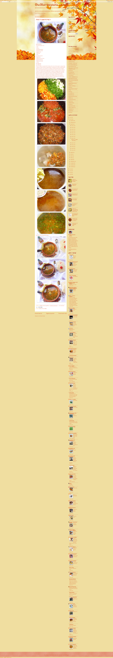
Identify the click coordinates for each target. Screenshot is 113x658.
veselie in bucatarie (72, 644)
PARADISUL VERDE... (73, 537)
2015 (70, 172)
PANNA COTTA (71, 85)
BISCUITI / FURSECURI (72, 51)
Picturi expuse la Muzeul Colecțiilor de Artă (75, 443)
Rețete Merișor (71, 592)
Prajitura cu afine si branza (75, 510)
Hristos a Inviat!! (72, 329)
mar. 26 (73, 146)
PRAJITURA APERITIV (74, 185)
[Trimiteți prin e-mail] (38, 307)
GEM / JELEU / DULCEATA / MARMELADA (73, 69)
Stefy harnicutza (72, 617)
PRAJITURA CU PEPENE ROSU (75, 194)
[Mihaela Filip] (68, 26)
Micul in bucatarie (72, 500)
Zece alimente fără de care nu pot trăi (75, 574)
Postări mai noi (38, 313)
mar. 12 (73, 132)
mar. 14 (73, 134)
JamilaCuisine (71, 420)
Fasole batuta (75, 407)
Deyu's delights (71, 365)
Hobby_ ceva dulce (72, 399)
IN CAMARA (70, 72)
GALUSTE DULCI (71, 66)
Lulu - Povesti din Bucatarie (72, 474)
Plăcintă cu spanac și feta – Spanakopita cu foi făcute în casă (73, 588)
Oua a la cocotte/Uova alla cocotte (75, 562)
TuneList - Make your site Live (5, 0)
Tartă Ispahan (75, 276)
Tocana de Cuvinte (72, 628)
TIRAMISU (70, 109)
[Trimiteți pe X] (40, 307)
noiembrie (72, 164)
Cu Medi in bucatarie (72, 348)
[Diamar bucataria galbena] (68, 20)
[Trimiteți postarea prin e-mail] (36, 307)
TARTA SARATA (71, 107)
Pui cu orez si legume (72, 625)
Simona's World (72, 603)
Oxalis (74, 427)
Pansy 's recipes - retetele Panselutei (72, 530)
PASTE (69, 87)
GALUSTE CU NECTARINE (74, 199)
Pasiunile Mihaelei (72, 546)
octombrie (72, 163)
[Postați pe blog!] (39, 307)
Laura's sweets (71, 465)
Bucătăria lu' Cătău (72, 321)
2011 (70, 117)
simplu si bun (71, 610)
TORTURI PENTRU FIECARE (72, 637)
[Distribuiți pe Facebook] (41, 307)
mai (71, 154)
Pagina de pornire (50, 313)
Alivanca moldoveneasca (75, 598)
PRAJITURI (70, 94)
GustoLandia (71, 392)
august (72, 159)
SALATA (70, 101)
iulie (71, 157)
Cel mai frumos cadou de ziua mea (75, 555)
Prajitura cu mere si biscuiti (75, 373)
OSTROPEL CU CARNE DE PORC (75, 224)
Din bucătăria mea (72, 371)
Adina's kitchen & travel (73, 261)
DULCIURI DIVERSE (72, 64)
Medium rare (75, 611)
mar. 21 (73, 142)
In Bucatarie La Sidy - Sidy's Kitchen (73, 413)
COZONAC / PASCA (72, 63)
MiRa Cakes (71, 515)
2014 (70, 170)
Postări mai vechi (62, 313)
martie (72, 124)
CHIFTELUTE (70, 61)
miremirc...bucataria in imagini (73, 522)
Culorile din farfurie (72, 355)
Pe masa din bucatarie (73, 553)
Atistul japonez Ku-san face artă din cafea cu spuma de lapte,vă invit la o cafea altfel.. (73, 541)
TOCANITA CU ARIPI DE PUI (75, 190)
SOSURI (69, 104)
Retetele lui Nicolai (72, 579)
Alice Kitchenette (72, 268)
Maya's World (71, 487)
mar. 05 (73, 127)
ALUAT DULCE (71, 48)
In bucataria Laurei (72, 406)
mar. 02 (73, 125)
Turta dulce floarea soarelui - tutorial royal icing (75, 335)
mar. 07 (73, 129)
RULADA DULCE (71, 99)
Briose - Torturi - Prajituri (72, 296)
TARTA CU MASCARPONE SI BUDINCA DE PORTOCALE (75, 210)
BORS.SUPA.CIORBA (43, 308)
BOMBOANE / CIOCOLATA (70, 54)
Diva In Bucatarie (72, 378)
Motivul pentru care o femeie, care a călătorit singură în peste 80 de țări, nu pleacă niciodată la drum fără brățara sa (73, 581)
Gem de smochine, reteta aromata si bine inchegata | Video (73, 422)
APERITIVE (70, 50)
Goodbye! (71, 484)
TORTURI (70, 110)
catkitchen (71, 328)
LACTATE (70, 75)
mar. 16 (73, 136)
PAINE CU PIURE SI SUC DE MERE (74, 180)
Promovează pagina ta (70, 21)
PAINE (69, 81)
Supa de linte (75, 487)
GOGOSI (70, 70)
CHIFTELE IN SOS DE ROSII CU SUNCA (74, 219)
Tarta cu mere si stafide (74, 256)
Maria (70, 483)
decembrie (72, 166)
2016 (70, 174)
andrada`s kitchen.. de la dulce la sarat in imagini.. (73, 283)
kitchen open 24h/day (73, 433)
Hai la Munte (75, 400)
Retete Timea (71, 567)
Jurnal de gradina (72, 426)
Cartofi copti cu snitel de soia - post (75, 270)
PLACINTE (70, 93)
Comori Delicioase (72, 332)
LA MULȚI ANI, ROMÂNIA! (72, 456)
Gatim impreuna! (72, 383)
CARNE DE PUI (71, 60)
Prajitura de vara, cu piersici (75, 548)
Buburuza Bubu (72, 308)
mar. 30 (73, 150)
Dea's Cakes (71, 357)
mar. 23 (73, 144)
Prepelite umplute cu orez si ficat (75, 605)
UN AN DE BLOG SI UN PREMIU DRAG (75, 214)
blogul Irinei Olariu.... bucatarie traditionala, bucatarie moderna (73, 288)
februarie (72, 122)
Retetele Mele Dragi (72, 586)
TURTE (69, 112)
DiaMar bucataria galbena (72, 235)
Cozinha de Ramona (72, 340)
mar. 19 (73, 138)
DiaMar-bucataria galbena (51, 5)
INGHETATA (70, 73)
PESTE (69, 91)
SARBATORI (70, 102)
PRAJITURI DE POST (72, 96)
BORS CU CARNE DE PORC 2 (43, 20)
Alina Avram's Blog (72, 275)
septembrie (73, 161)
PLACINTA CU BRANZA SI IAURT (75, 204)
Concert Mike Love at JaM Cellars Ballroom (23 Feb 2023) (73, 367)
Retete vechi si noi (72, 572)
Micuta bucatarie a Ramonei (72, 508)
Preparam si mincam (72, 560)
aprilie (72, 152)
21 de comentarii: (61, 305)
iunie (71, 155)
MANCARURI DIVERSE (72, 80)
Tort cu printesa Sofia (72, 284)
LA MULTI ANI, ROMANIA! (72, 440)
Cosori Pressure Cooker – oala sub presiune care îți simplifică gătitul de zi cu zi (73, 386)
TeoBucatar (71, 624)
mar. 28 (73, 148)
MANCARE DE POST (72, 78)
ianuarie (72, 120)
